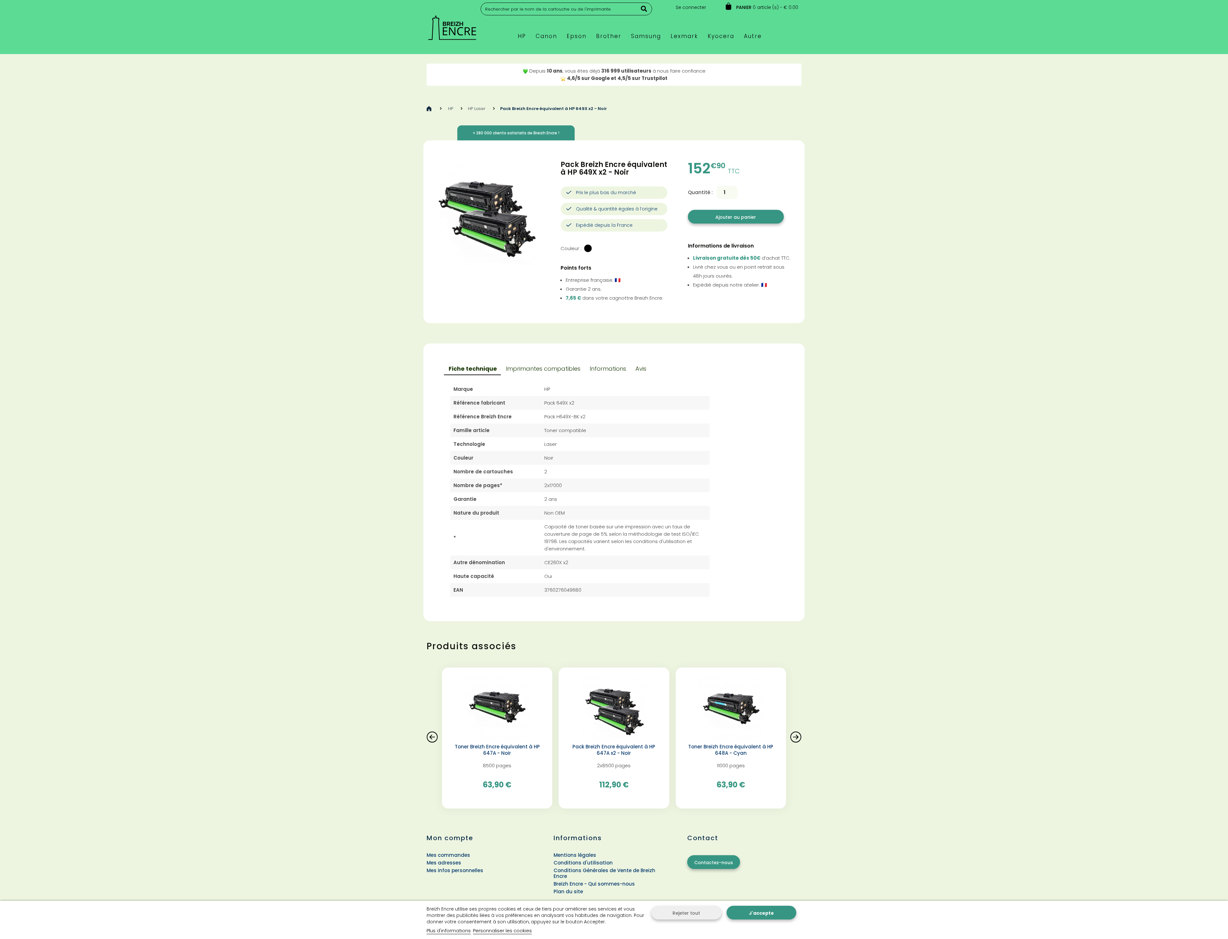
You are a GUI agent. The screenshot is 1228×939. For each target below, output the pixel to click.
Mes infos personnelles (455, 870)
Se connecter (691, 7)
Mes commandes (448, 855)
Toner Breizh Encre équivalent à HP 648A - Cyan (730, 750)
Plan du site (568, 891)
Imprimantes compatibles (543, 369)
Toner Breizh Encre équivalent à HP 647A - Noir (497, 750)
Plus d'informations (449, 930)
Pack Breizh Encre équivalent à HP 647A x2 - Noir (613, 750)
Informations (608, 369)
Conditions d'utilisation (583, 862)
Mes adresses (444, 862)
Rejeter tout (686, 913)
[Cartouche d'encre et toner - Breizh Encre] (452, 25)
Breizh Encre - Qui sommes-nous (594, 883)
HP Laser (476, 109)
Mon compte (450, 837)
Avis (640, 369)
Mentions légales (575, 855)
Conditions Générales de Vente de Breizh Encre (604, 873)
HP (450, 109)
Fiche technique (473, 369)
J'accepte (761, 913)
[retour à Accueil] (429, 109)
